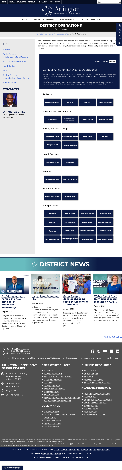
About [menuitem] (25, 19)
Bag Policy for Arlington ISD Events (58, 376)
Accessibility (49, 370)
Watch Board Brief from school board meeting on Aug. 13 (106, 299)
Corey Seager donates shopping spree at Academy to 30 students (76, 300)
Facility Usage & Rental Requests (16, 57)
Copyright (48, 382)
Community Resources (53, 379)
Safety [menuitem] (57, 2)
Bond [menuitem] (4, 2)
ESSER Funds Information (54, 388)
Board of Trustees (51, 411)
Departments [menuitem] (50, 19)
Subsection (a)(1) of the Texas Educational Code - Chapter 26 (82, 444)
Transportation (9, 82)
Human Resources (51, 391)
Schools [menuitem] (36, 19)
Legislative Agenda (51, 426)
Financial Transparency (93, 379)
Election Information (52, 423)
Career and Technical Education (97, 393)
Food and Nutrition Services (14, 61)
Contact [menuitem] (95, 19)
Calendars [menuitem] (21, 2)
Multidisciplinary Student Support (17, 78)
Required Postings (51, 394)
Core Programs (90, 396)
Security (6, 70)
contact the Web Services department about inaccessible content (82, 449)
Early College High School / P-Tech (98, 399)
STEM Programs (90, 411)
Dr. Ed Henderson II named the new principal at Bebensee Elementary (13, 302)
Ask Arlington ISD (119, 32)
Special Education (91, 408)
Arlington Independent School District (56, 457)
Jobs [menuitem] (51, 2)
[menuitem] (93, 351)
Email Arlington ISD (14, 395)
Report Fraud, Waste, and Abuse (97, 382)
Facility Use (88, 376)
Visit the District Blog (113, 337)
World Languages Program (95, 414)
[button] (119, 1)
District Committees (52, 420)
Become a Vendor (91, 370)
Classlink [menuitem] (32, 2)
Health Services (9, 66)
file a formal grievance (51, 453)
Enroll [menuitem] (12, 2)
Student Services (10, 75)
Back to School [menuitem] (68, 19)
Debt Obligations (91, 373)
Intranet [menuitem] (43, 2)
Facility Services (9, 54)
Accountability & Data (53, 373)
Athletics (6, 49)
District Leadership (52, 385)
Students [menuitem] (83, 19)
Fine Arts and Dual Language (95, 402)
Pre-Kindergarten (91, 405)
